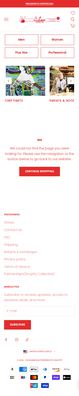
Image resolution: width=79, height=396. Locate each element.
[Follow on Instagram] (17, 340)
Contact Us (13, 230)
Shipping (11, 244)
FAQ (7, 237)
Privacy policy (15, 259)
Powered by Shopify (51, 360)
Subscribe (17, 324)
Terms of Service (17, 266)
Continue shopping (39, 171)
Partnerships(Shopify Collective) (29, 274)
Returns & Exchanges (20, 252)
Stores (9, 222)
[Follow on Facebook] (6, 340)
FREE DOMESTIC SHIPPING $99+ (39, 3)
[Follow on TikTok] (27, 340)
